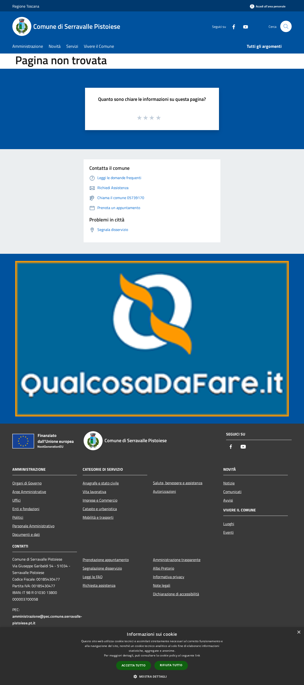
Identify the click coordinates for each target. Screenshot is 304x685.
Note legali (161, 585)
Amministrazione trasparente (176, 560)
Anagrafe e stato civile (101, 483)
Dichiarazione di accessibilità (176, 594)
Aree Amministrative (29, 491)
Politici (17, 517)
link (197, 655)
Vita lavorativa (94, 491)
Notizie (229, 483)
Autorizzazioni (164, 491)
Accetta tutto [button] (134, 665)
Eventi (228, 532)
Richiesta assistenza (99, 585)
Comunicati (232, 491)
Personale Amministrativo (33, 526)
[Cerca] (286, 26)
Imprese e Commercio (100, 500)
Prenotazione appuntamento (106, 560)
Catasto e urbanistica (100, 509)
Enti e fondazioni (25, 509)
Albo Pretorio (163, 568)
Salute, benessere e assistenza (177, 483)
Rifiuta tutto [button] (171, 665)
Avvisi (228, 500)
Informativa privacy (168, 577)
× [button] (298, 632)
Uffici (16, 500)
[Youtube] (243, 26)
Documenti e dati (26, 534)
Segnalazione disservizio (102, 568)
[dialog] (152, 656)
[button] (152, 676)
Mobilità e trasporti (98, 517)
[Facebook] (232, 26)
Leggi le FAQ (93, 577)
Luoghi (228, 524)
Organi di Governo (27, 483)
